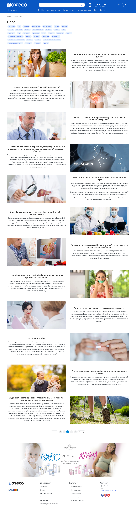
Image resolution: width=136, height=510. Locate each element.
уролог (46, 43)
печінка (27, 29)
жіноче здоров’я (38, 29)
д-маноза (28, 43)
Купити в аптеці (68, 10)
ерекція (28, 36)
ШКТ (63, 29)
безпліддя (46, 36)
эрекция (29, 39)
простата (11, 33)
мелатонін (12, 26)
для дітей (26, 33)
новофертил (36, 26)
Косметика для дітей (77, 500)
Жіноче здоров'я (76, 490)
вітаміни (64, 26)
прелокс (48, 29)
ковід (43, 33)
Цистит (38, 39)
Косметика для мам (77, 497)
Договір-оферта (45, 500)
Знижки (42, 490)
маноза (11, 29)
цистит (69, 33)
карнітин (26, 26)
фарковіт (19, 29)
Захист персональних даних (49, 504)
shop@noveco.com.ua (108, 490)
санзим (57, 29)
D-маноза (37, 43)
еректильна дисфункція (15, 36)
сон (19, 26)
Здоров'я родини (76, 493)
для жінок (36, 33)
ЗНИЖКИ (41, 10)
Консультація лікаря (84, 10)
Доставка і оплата (53, 10)
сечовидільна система (15, 43)
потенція (36, 36)
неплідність (55, 36)
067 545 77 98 (99, 5)
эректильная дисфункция (16, 39)
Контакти (103, 10)
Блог (95, 10)
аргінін (57, 26)
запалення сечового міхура (52, 39)
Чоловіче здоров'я (76, 486)
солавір (51, 33)
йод (19, 33)
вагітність (60, 33)
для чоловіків (47, 26)
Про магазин (44, 486)
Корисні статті (44, 497)
